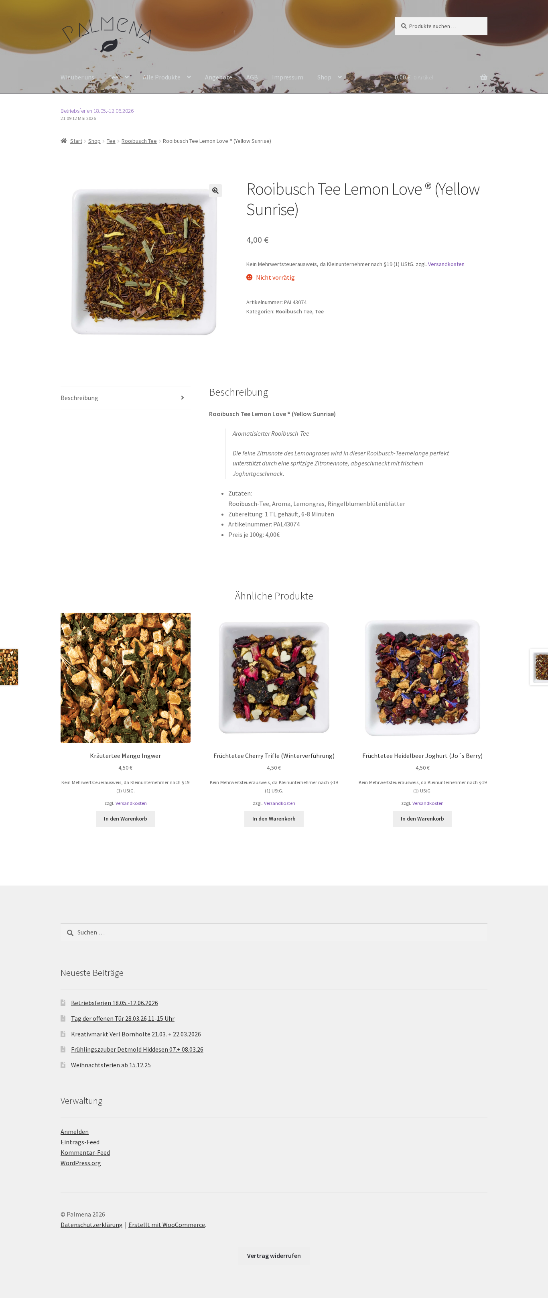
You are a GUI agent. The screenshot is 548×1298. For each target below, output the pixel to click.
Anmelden (75, 1131)
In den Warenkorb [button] (125, 818)
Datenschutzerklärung (92, 1225)
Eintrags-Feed (80, 1142)
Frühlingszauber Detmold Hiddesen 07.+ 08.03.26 (137, 1049)
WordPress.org (81, 1163)
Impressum (287, 77)
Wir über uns (77, 77)
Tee (113, 77)
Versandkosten (446, 264)
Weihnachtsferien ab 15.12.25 (111, 1065)
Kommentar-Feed (85, 1152)
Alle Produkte (162, 77)
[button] (215, 190)
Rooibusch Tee (139, 140)
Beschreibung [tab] (79, 398)
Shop (324, 77)
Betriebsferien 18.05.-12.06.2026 (97, 110)
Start (76, 140)
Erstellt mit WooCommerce (166, 1225)
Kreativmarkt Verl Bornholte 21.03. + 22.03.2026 (136, 1034)
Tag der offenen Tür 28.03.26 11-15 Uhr (123, 1018)
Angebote (218, 77)
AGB (252, 77)
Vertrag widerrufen (274, 1255)
